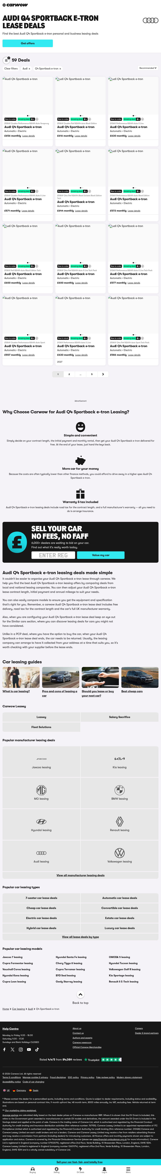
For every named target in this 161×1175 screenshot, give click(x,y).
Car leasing (18, 1009)
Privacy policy (87, 1077)
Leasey (41, 717)
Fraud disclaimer (58, 1077)
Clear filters (11, 68)
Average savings (10, 1115)
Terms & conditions (12, 1077)
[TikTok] (37, 1050)
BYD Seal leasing (66, 975)
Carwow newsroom (82, 1042)
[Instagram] (21, 1050)
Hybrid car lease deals (41, 928)
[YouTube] (29, 1050)
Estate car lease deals (119, 918)
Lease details (28, 136)
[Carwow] (15, 5)
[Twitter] (13, 1050)
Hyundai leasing (41, 830)
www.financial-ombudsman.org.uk (110, 1139)
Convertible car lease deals (119, 908)
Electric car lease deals (41, 918)
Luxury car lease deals (120, 928)
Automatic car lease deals (119, 898)
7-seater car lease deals (41, 898)
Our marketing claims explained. (20, 1110)
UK (8, 1090)
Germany (21, 1090)
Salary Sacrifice (119, 717)
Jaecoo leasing (41, 767)
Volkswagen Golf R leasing (124, 969)
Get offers (28, 43)
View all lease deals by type (80, 936)
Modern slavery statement (129, 1077)
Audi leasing (41, 861)
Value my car (100, 555)
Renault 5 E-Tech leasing (123, 981)
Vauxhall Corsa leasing (16, 969)
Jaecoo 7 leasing (12, 957)
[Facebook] (5, 1050)
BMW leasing (119, 798)
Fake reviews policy (105, 1077)
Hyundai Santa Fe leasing (71, 957)
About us (77, 1028)
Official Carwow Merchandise (87, 1047)
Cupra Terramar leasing (70, 969)
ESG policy (73, 1077)
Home (6, 1009)
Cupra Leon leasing (14, 981)
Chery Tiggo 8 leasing (69, 963)
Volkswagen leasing (120, 861)
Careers (139, 1028)
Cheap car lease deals (41, 908)
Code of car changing (33, 1081)
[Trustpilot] (102, 1059)
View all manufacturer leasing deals (81, 875)
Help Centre (11, 1028)
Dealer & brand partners (146, 1033)
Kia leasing (120, 767)
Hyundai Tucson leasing (123, 963)
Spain (35, 1090)
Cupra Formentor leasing (18, 963)
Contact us (78, 1033)
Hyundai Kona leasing (16, 975)
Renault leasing (119, 830)
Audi (30, 1009)
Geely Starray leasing (69, 981)
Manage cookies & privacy (35, 1077)
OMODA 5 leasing (119, 957)
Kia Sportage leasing (121, 975)
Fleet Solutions (41, 727)
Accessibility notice (12, 1081)
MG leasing (41, 798)
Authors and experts (82, 1037)
